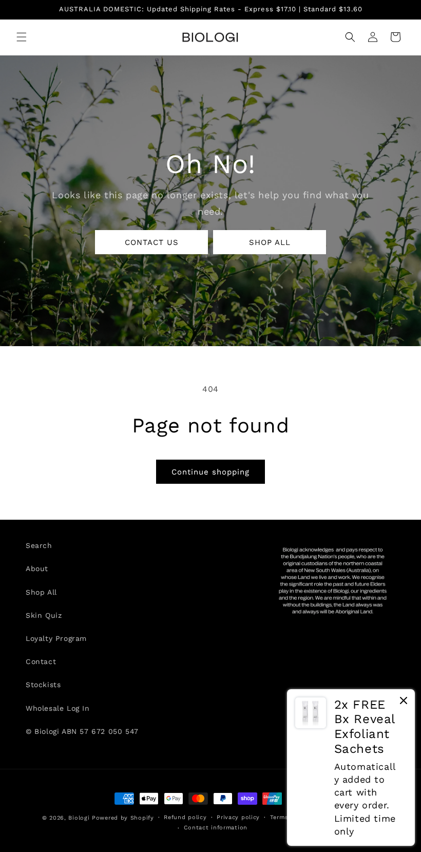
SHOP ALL (270, 242)
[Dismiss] (403, 703)
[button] (21, 37)
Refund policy (185, 817)
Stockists (43, 684)
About (37, 568)
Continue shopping (210, 472)
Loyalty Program (56, 638)
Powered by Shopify (123, 818)
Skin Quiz (44, 615)
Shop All (41, 592)
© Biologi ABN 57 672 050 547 (82, 731)
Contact (41, 661)
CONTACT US (152, 242)
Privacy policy (238, 817)
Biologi (78, 818)
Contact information (215, 827)
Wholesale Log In (58, 708)
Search (39, 545)
